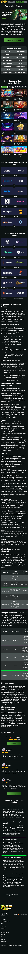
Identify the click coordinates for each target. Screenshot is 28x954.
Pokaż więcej (14, 793)
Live (10, 86)
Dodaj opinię (14, 743)
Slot (23, 86)
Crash (16, 86)
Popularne (3, 86)
